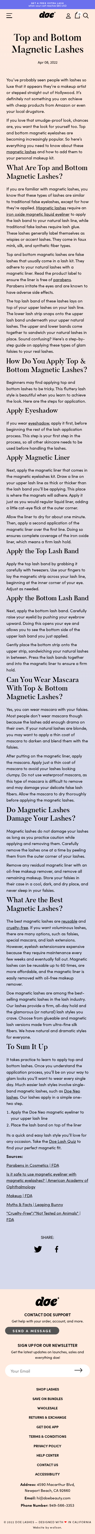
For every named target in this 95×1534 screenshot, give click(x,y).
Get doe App (47, 1426)
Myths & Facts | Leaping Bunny (34, 1204)
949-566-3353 (47, 1505)
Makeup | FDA (19, 1195)
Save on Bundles (47, 1398)
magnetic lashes (21, 151)
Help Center (47, 1455)
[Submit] (78, 1370)
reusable (69, 921)
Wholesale (47, 1408)
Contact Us (47, 1464)
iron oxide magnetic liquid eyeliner (38, 214)
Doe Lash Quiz (62, 1141)
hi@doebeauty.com (47, 1498)
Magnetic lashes (51, 207)
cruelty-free (17, 927)
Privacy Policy (47, 1446)
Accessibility (47, 1474)
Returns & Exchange (47, 1417)
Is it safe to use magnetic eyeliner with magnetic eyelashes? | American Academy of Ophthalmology (47, 1180)
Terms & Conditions (47, 1436)
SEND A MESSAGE (32, 1330)
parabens (62, 279)
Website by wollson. (47, 1527)
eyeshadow (38, 423)
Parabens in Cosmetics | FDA (32, 1165)
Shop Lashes (47, 1389)
